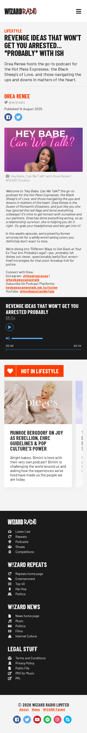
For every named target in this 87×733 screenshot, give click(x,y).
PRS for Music (24, 673)
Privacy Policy (24, 663)
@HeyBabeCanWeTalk (37, 291)
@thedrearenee (35, 276)
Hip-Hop (21, 589)
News (36, 709)
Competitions (24, 552)
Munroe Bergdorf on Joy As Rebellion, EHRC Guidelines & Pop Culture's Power (36, 440)
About (24, 709)
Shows (20, 547)
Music (19, 621)
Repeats (21, 537)
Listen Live (22, 531)
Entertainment (25, 579)
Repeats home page (29, 574)
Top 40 (20, 584)
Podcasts (22, 542)
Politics (20, 594)
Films (19, 631)
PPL (18, 678)
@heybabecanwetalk (22, 280)
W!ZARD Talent (54, 709)
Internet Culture (26, 636)
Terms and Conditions (30, 658)
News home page (27, 616)
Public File (22, 668)
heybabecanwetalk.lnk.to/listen (32, 287)
